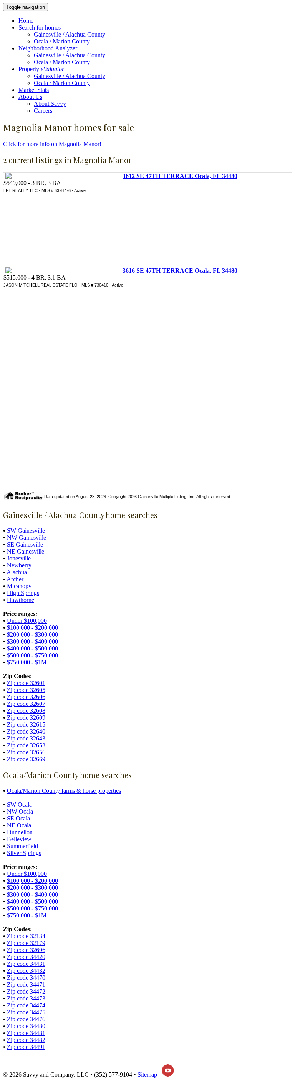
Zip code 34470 (26, 977)
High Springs (23, 593)
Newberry (19, 565)
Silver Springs (24, 853)
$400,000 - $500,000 (32, 648)
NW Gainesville (26, 537)
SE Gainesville (25, 544)
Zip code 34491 (26, 1047)
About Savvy (50, 103)
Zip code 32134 (26, 936)
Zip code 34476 (26, 1019)
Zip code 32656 (26, 752)
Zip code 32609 (26, 717)
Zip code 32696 (26, 950)
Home (25, 20)
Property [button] (41, 69)
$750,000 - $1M (26, 662)
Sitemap (147, 1074)
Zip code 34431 (26, 963)
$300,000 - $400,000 (32, 641)
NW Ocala (20, 811)
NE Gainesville (25, 551)
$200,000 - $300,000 (32, 634)
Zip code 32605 (26, 690)
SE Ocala (18, 818)
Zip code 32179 (26, 943)
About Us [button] (30, 96)
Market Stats (33, 90)
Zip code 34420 (26, 957)
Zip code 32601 (26, 683)
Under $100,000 (27, 620)
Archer (15, 579)
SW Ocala (19, 804)
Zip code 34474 (26, 1005)
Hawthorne (20, 600)
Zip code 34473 (26, 998)
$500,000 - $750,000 (32, 655)
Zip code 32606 (26, 697)
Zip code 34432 (26, 970)
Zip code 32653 (26, 745)
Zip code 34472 (26, 991)
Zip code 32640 (26, 731)
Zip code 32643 (26, 738)
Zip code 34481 (26, 1033)
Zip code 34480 (26, 1026)
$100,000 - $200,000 (32, 627)
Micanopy (19, 586)
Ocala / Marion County (62, 41)
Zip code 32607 (26, 703)
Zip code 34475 (26, 1012)
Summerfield (22, 846)
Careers (43, 110)
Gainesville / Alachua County (69, 34)
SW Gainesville (26, 530)
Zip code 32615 (26, 724)
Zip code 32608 (26, 710)
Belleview (19, 839)
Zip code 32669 (26, 759)
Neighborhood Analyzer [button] (47, 48)
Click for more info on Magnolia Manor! (52, 144)
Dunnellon (20, 832)
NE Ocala (19, 825)
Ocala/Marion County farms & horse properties (64, 790)
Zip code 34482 (26, 1040)
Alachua (17, 572)
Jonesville (19, 558)
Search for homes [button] (39, 27)
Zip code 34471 (26, 984)
